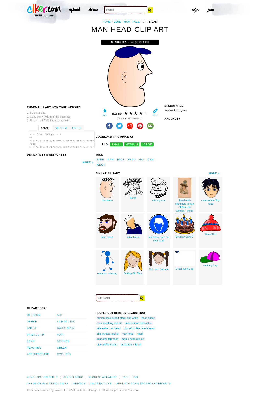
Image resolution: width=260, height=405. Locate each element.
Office (32, 321)
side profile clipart (107, 344)
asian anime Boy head (210, 202)
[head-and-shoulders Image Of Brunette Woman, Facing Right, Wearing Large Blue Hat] (184, 205)
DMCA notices (101, 383)
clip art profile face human (139, 328)
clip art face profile (107, 333)
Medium (61, 127)
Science (63, 341)
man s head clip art (133, 338)
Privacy (79, 383)
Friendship (35, 334)
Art (60, 315)
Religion (33, 315)
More (87, 162)
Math (61, 334)
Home (107, 21)
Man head (107, 200)
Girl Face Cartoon (159, 269)
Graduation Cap (184, 268)
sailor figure (133, 237)
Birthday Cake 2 (184, 236)
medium (132, 144)
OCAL (131, 42)
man (127, 21)
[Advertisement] (61, 70)
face (136, 21)
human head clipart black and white (117, 317)
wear (101, 164)
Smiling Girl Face (133, 273)
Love (30, 341)
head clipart (148, 317)
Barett (133, 198)
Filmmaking (65, 321)
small (116, 144)
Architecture (38, 354)
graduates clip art (131, 344)
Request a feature (102, 377)
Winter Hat (210, 234)
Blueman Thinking (107, 273)
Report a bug (73, 377)
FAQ (135, 377)
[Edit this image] (155, 113)
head (131, 159)
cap (150, 159)
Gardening (65, 328)
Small (45, 127)
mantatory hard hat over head (158, 239)
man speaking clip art (109, 323)
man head (127, 333)
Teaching (34, 347)
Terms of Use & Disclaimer (47, 383)
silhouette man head (108, 328)
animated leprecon (107, 338)
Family (32, 328)
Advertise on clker (42, 377)
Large (76, 127)
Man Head (107, 237)
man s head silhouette (138, 323)
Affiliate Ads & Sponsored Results (143, 383)
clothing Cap (210, 265)
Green (62, 347)
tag (125, 377)
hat (141, 159)
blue (117, 21)
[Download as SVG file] (104, 113)
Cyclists (64, 354)
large (147, 144)
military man (159, 200)
